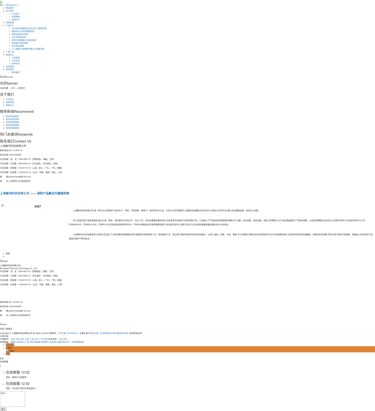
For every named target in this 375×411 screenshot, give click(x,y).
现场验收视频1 (12, 116)
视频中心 (16, 19)
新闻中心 (10, 54)
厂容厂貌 (10, 51)
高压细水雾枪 (18, 45)
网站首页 (10, 7)
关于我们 (10, 10)
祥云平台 (63, 338)
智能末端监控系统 (20, 34)
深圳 (46, 338)
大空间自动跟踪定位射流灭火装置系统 (29, 28)
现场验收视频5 (12, 127)
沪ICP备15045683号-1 (68, 333)
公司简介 (16, 13)
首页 (13, 87)
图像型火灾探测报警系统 (23, 31)
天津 (18, 338)
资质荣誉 (16, 16)
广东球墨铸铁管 (77, 341)
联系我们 (10, 69)
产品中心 (10, 25)
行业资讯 (16, 60)
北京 (13, 338)
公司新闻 (16, 57)
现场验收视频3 (12, 122)
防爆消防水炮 (109, 333)
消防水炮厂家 (96, 333)
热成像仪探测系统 (20, 42)
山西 (27, 338)
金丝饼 (53, 341)
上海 (32, 338)
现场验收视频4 (12, 124)
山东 (36, 338)
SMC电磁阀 (35, 341)
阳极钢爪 (45, 341)
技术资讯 (16, 63)
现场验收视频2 (12, 119)
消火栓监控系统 (19, 37)
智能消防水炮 (122, 333)
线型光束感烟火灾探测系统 (24, 39)
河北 (22, 338)
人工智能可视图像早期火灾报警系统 (28, 48)
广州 (41, 338)
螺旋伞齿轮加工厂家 (20, 341)
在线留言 (10, 66)
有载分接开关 (63, 341)
